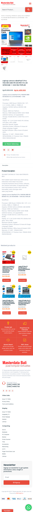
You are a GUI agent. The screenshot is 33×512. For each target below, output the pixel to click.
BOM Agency (19, 493)
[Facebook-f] (3, 390)
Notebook (14, 15)
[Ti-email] (9, 390)
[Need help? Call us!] (3, 383)
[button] (30, 3)
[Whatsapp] (12, 390)
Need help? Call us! (12, 382)
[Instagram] (6, 390)
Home (2, 15)
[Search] (28, 9)
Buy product (6, 280)
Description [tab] (5, 165)
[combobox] (12, 9)
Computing (8, 15)
